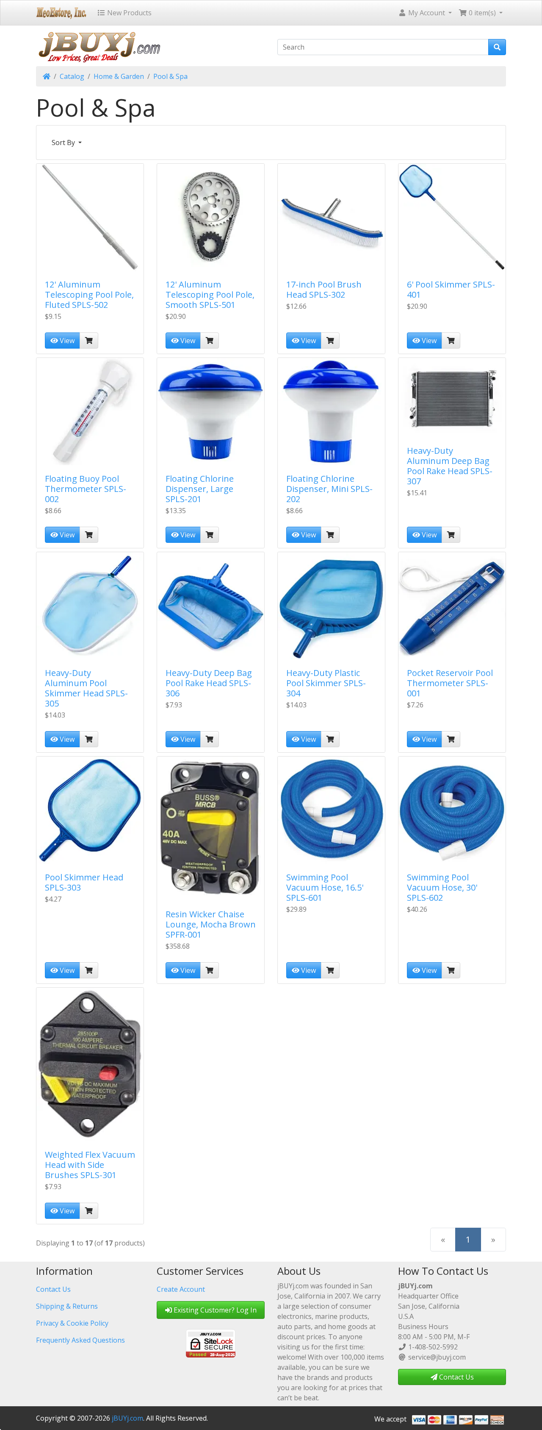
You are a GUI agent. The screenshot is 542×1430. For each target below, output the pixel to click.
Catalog (72, 76)
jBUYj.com (127, 1418)
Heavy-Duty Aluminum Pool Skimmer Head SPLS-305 (86, 688)
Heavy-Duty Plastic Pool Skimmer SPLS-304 (326, 683)
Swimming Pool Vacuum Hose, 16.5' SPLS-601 (324, 887)
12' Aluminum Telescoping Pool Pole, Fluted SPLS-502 (89, 294)
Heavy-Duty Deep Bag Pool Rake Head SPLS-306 (209, 683)
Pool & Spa (170, 76)
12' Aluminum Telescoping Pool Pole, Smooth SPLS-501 (210, 294)
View (66, 340)
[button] (425, 12)
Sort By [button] (64, 142)
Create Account (181, 1289)
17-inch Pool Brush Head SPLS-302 (324, 289)
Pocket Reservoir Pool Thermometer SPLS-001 (450, 683)
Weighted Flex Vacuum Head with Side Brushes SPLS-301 (90, 1165)
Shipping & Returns (67, 1306)
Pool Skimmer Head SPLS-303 (84, 882)
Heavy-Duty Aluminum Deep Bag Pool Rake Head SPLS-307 (449, 466)
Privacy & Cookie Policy (72, 1323)
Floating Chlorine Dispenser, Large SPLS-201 (200, 489)
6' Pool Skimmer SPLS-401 (451, 289)
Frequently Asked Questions (80, 1340)
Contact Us (53, 1289)
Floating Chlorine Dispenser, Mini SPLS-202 (329, 489)
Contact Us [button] (455, 1377)
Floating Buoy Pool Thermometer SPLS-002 (85, 489)
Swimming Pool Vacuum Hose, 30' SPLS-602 (442, 887)
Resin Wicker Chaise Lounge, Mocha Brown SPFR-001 (211, 924)
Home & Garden (119, 76)
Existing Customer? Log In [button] (214, 1310)
